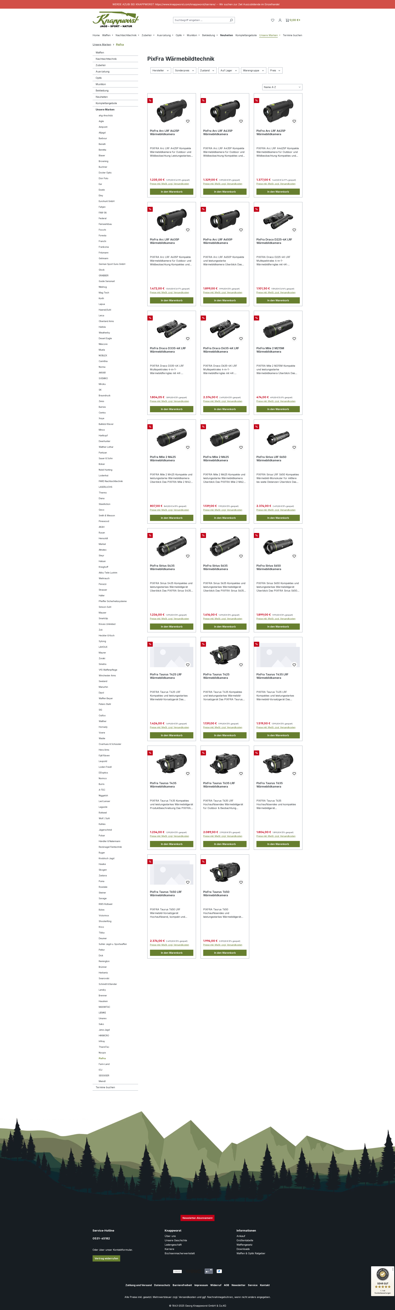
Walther (102, 721)
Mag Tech (104, 292)
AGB (226, 1285)
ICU (100, 1069)
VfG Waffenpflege (108, 669)
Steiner (102, 892)
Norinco (103, 778)
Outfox (102, 715)
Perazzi (102, 584)
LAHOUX (103, 647)
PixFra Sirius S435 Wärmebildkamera (162, 567)
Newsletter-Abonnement (197, 1217)
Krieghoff (103, 567)
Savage (103, 898)
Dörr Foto (103, 178)
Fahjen (102, 207)
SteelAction (104, 504)
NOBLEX (103, 355)
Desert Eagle (105, 338)
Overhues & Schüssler (110, 744)
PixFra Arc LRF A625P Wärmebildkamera (270, 132)
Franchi (102, 241)
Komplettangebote (106, 103)
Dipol (101, 692)
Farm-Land (104, 1064)
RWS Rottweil (105, 904)
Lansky (102, 989)
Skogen (103, 869)
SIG (100, 709)
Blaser (102, 155)
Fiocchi (102, 229)
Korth (101, 298)
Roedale (103, 887)
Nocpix (102, 1052)
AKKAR (102, 372)
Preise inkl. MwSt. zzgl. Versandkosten (169, 183)
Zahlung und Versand (138, 1285)
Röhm (101, 909)
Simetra (102, 664)
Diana (101, 498)
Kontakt (265, 1285)
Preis (273, 70)
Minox (102, 429)
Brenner (103, 995)
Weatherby (104, 332)
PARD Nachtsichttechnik (111, 481)
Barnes (102, 407)
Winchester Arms (107, 675)
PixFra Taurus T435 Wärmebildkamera (163, 784)
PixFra (102, 1058)
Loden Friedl (105, 767)
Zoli (100, 629)
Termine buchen (105, 1087)
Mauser (102, 612)
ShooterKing (105, 921)
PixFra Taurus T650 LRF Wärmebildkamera (166, 893)
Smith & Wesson (107, 515)
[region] (197, 4)
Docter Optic (105, 172)
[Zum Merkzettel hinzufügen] (188, 121)
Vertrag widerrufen (106, 1258)
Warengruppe (251, 70)
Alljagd (102, 132)
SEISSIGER (104, 1075)
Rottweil (103, 812)
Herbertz (103, 972)
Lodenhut (103, 475)
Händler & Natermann (109, 841)
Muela (102, 349)
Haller (102, 595)
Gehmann (103, 258)
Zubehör (101, 65)
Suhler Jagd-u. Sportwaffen (113, 944)
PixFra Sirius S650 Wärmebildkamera (268, 567)
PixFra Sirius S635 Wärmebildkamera (215, 567)
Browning (103, 161)
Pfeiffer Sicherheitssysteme (113, 601)
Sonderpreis (182, 70)
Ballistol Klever (106, 424)
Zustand (205, 70)
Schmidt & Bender (108, 984)
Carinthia (103, 361)
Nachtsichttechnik (106, 58)
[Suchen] (231, 20)
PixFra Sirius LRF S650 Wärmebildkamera (271, 458)
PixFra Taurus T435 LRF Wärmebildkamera (272, 676)
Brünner (103, 967)
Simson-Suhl (105, 607)
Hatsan (102, 561)
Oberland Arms (106, 321)
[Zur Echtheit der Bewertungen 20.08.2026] (382, 1295)
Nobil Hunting (105, 469)
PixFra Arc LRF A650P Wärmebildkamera (217, 241)
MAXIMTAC (104, 1007)
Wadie (102, 738)
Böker (102, 464)
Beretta (102, 149)
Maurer (102, 652)
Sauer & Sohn (106, 458)
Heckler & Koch (106, 635)
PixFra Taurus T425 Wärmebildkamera (216, 676)
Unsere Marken (105, 109)
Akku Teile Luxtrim (108, 572)
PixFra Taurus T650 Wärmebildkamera (216, 893)
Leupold (103, 761)
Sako (101, 1024)
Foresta (102, 235)
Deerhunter (104, 441)
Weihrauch (104, 578)
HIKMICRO (104, 1035)
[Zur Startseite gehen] (116, 19)
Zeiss (101, 401)
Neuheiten (102, 96)
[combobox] (200, 20)
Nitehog (103, 287)
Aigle (101, 121)
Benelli (102, 144)
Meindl (102, 1081)
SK (100, 389)
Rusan (102, 532)
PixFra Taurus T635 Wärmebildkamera (269, 784)
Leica (101, 315)
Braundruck (104, 395)
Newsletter (238, 1285)
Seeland (103, 681)
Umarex (103, 1018)
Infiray (102, 1041)
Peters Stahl (105, 704)
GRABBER (103, 275)
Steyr (101, 555)
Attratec (103, 549)
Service (253, 1285)
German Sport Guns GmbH (112, 264)
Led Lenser (104, 801)
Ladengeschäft (173, 1244)
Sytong (102, 641)
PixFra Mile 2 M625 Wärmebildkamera (216, 458)
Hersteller (158, 70)
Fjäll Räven (104, 755)
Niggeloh (103, 795)
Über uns (170, 1236)
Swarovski (104, 978)
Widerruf (215, 1285)
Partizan (103, 452)
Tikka (101, 932)
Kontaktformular (122, 1249)
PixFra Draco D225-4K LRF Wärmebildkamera (274, 241)
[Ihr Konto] (280, 20)
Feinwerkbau (105, 224)
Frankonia (104, 247)
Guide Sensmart (107, 281)
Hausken (103, 1001)
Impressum (201, 1285)
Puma (101, 881)
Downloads (243, 1249)
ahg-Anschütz (106, 115)
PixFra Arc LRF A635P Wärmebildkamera (164, 241)
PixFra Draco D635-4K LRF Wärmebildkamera (221, 350)
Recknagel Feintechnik (110, 847)
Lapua (102, 304)
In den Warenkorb (172, 191)
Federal (102, 218)
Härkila (102, 327)
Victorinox (104, 915)
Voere (102, 732)
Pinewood (104, 521)
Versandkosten (187, 1297)
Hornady (103, 727)
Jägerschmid (105, 829)
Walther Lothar (106, 447)
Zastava (103, 875)
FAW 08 (103, 212)
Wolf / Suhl (104, 818)
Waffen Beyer (106, 698)
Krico (101, 927)
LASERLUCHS (105, 487)
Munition (101, 84)
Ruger (102, 852)
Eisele (102, 189)
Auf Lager (226, 70)
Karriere (169, 1249)
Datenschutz (162, 1285)
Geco (101, 509)
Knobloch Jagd (106, 858)
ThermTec (104, 1047)
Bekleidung (102, 90)
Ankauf (241, 1236)
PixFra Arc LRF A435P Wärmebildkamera (218, 132)
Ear (100, 184)
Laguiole (103, 807)
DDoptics (103, 772)
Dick (101, 955)
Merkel (102, 544)
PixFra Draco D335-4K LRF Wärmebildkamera (168, 350)
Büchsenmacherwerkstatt (180, 1253)
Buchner (103, 167)
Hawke (102, 864)
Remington (104, 961)
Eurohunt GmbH (106, 201)
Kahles (102, 824)
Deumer (103, 938)
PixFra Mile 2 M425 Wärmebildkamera (163, 458)
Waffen (100, 52)
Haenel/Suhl (105, 309)
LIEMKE (102, 1012)
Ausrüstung (102, 71)
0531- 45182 (101, 1238)
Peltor (102, 949)
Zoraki (102, 658)
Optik (99, 77)
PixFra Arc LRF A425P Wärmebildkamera (164, 132)
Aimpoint (103, 127)
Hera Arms (104, 749)
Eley (101, 195)
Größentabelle (245, 1240)
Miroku (102, 384)
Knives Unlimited (107, 624)
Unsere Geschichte (176, 1240)
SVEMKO (103, 378)
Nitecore (103, 344)
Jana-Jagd (104, 1029)
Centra (102, 412)
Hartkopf (103, 435)
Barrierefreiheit (182, 1285)
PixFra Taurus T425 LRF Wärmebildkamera (166, 676)
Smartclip (103, 618)
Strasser (103, 589)
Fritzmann (103, 252)
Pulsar (102, 835)
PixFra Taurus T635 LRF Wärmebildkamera (219, 784)
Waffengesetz (244, 1244)
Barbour (103, 138)
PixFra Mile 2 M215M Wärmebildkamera (270, 350)
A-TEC (102, 789)
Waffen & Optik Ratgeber (251, 1253)
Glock (102, 269)
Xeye (101, 418)
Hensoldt (103, 538)
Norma (102, 367)
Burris (101, 784)
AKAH (101, 527)
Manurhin (103, 687)
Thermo (103, 492)
